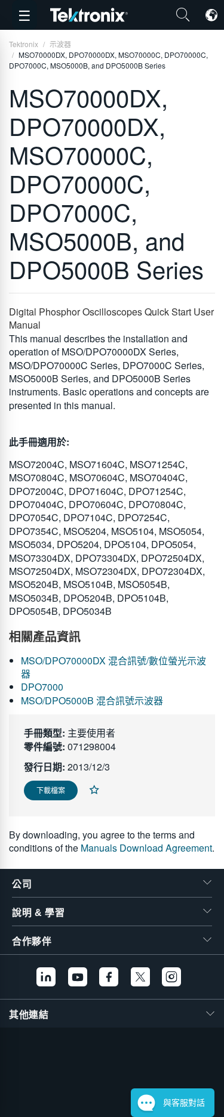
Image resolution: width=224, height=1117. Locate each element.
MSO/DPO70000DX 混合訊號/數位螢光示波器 (113, 667)
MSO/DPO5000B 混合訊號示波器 (92, 700)
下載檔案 (50, 790)
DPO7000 (42, 687)
